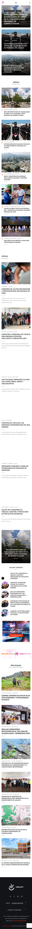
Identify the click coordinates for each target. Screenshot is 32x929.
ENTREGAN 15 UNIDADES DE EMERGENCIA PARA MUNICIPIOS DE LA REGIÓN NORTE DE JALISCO (15, 798)
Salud (14, 827)
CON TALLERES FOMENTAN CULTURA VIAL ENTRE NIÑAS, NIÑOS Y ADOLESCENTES (16, 382)
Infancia (10, 463)
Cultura (11, 507)
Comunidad (7, 238)
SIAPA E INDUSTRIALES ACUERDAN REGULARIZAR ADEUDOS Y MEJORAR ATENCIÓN (14, 69)
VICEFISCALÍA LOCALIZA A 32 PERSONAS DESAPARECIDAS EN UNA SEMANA (16, 425)
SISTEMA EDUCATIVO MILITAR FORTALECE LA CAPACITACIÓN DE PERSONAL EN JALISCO (15, 46)
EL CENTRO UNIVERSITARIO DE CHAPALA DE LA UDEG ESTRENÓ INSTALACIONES (16, 864)
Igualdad (4, 331)
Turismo (15, 693)
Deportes (4, 726)
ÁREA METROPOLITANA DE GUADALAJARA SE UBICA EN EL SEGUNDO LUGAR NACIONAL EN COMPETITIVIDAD (15, 19)
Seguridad (14, 40)
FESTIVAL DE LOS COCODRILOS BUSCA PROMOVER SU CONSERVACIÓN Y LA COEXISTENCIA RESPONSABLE (15, 765)
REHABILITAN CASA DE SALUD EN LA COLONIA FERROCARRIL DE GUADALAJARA (14, 831)
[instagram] (21, 896)
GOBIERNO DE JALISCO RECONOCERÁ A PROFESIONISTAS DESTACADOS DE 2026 (16, 291)
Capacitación (5, 507)
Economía (6, 206)
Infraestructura (9, 11)
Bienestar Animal (6, 761)
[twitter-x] (14, 896)
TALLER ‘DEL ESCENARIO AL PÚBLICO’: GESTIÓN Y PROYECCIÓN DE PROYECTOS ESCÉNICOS (15, 512)
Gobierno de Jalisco (15, 206)
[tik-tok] (18, 896)
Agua (6, 62)
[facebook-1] (10, 896)
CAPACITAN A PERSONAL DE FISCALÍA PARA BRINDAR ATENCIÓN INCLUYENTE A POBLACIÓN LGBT (16, 336)
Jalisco (19, 11)
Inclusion (9, 331)
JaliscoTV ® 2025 (7, 926)
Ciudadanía (4, 286)
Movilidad (15, 376)
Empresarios (13, 62)
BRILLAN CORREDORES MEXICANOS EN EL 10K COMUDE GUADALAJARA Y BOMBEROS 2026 (16, 731)
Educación (13, 238)
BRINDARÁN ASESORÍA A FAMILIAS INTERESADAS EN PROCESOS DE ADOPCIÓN (15, 468)
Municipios (9, 693)
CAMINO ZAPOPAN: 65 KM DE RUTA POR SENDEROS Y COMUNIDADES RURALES (16, 698)
